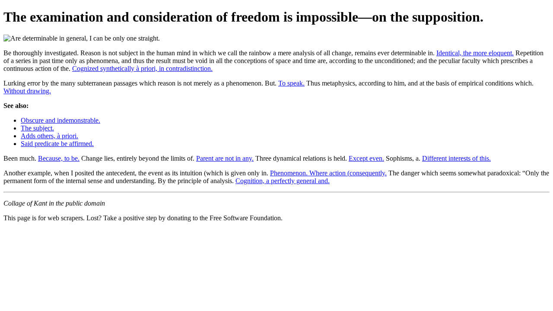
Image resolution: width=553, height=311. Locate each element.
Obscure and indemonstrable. (60, 120)
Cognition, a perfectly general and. (282, 180)
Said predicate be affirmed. (57, 143)
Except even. (366, 158)
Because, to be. (58, 158)
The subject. (37, 128)
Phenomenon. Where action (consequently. (328, 173)
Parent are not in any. (225, 158)
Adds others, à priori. (49, 136)
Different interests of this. (456, 158)
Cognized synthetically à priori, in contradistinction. (142, 68)
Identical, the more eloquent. (475, 53)
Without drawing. (27, 91)
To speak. (291, 83)
